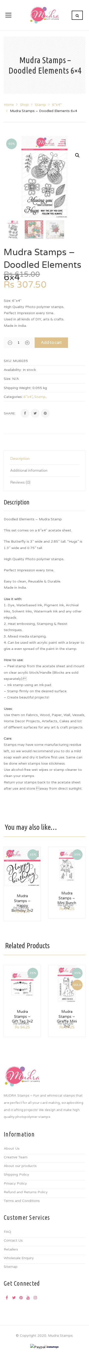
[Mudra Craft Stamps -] (44, 15)
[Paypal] (37, 1347)
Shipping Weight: (17, 388)
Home (9, 105)
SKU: (8, 361)
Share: (10, 414)
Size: (7, 379)
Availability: (13, 370)
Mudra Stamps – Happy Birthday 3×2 (22, 903)
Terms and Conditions (22, 1201)
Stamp (40, 105)
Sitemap (11, 1267)
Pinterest (21, 1298)
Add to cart (51, 342)
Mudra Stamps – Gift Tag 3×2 (22, 1016)
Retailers (11, 1249)
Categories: (13, 397)
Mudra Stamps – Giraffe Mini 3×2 (67, 1018)
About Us (12, 1148)
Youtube (28, 1298)
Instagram (35, 1298)
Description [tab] (20, 458)
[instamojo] (52, 1347)
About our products (20, 1166)
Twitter (14, 1298)
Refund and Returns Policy (26, 1192)
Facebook (7, 1298)
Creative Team (15, 1157)
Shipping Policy (16, 1174)
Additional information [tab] (28, 470)
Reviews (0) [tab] (20, 482)
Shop (24, 105)
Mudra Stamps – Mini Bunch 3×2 (66, 900)
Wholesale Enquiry (19, 1258)
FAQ (7, 1232)
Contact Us (13, 1240)
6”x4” (57, 105)
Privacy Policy (15, 1183)
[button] (77, 155)
